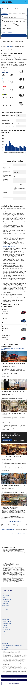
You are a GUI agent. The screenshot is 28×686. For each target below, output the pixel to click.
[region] (14, 668)
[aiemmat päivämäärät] (3, 155)
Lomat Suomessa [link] (5, 627)
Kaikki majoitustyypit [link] (6, 629)
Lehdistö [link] (3, 607)
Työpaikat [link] (4, 597)
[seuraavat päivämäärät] (25, 155)
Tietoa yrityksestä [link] (5, 595)
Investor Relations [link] (5, 605)
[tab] (3, 8)
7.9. (18, 25)
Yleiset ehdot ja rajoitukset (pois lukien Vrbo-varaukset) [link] (12, 645)
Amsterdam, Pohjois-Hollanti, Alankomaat (14, 21)
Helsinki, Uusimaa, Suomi (10, 17)
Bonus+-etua (9, 46)
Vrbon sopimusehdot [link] (6, 647)
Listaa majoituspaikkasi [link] (6, 599)
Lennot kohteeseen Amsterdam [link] (10, 5)
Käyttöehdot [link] (4, 641)
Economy (10, 32)
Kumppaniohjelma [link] (5, 601)
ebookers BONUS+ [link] (5, 609)
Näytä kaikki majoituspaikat (14, 521)
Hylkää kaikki (14, 679)
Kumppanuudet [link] (5, 603)
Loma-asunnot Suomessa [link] (6, 621)
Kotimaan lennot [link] (5, 625)
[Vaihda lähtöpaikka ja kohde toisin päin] (25, 19)
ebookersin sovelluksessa (20, 49)
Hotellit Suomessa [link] (5, 619)
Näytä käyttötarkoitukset (14, 683)
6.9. (5, 25)
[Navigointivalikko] (25, 1)
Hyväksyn (14, 676)
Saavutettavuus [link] (5, 649)
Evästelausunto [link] (5, 643)
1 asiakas (3, 32)
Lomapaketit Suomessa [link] (6, 623)
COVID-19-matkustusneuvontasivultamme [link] (16, 211)
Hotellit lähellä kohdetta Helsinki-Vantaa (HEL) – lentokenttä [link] (13, 533)
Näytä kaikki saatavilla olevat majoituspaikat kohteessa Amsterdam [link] (12, 349)
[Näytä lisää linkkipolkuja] (2, 5)
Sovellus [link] (3, 611)
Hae (14, 36)
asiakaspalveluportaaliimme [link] (9, 246)
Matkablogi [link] (4, 631)
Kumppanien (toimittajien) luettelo (9, 672)
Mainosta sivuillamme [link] (6, 613)
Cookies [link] (3, 639)
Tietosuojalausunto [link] (5, 637)
